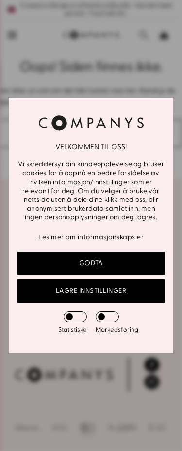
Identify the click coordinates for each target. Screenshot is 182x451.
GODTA (91, 263)
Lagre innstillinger (91, 290)
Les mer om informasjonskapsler (91, 237)
